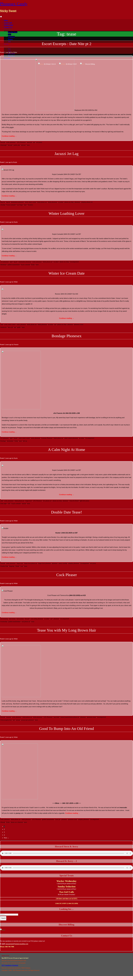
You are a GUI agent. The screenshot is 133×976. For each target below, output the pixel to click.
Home (6, 20)
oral (34, 142)
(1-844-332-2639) (72, 903)
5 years (6, 737)
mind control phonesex (71, 438)
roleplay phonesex (73, 563)
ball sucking (20, 619)
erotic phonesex (11, 142)
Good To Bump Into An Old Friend (66, 728)
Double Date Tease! (66, 512)
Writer (15, 52)
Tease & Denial (74, 501)
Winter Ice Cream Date (66, 273)
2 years (6, 222)
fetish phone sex (42, 202)
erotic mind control (30, 202)
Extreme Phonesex (47, 438)
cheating (3, 205)
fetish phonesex (52, 202)
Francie (16, 344)
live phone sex (47, 501)
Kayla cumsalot (11, 205)
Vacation (30, 205)
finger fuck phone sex (30, 563)
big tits (8, 202)
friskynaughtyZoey (6, 720)
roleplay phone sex (87, 202)
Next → (6, 838)
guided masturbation (13, 264)
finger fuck (28, 501)
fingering (12, 566)
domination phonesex (17, 202)
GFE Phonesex (21, 142)
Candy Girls (8, 23)
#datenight (3, 145)
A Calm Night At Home (66, 449)
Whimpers (11, 37)
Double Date (4, 566)
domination (10, 441)
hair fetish (57, 717)
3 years (6, 282)
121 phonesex (4, 262)
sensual (24, 503)
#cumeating (3, 621)
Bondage (3, 441)
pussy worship (63, 563)
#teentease (3, 264)
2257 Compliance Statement (10, 965)
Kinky (33, 264)
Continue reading (9, 136)
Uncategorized (74, 262)
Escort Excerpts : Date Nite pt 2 (66, 44)
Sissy (9, 34)
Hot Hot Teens (12, 32)
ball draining (4, 619)
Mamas (10, 39)
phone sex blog (69, 202)
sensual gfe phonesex (27, 720)
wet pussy (39, 142)
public (19, 327)
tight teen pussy (84, 501)
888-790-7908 (9, 947)
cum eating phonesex (36, 619)
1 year (6, 52)
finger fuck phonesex (44, 563)
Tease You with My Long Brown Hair (66, 630)
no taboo (61, 202)
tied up (25, 441)
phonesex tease (78, 324)
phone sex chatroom (17, 822)
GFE (9, 503)
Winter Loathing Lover (66, 213)
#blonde (2, 822)
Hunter (17, 566)
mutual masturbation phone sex (69, 717)
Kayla (15, 162)
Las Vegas (20, 205)
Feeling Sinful (8, 25)
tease (28, 145)
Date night (3, 503)
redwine (23, 145)
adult (11, 262)
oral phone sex (26, 621)
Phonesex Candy (13, 4)
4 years (6, 521)
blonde (16, 438)
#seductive (3, 327)
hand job (29, 142)
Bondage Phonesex (66, 336)
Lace (21, 566)
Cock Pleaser (66, 575)
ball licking (12, 619)
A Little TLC (8, 27)
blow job (10, 327)
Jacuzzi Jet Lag (66, 153)
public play (16, 145)
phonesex (77, 202)
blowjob (2, 142)
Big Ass (2, 202)
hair (14, 720)
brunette (2, 563)
